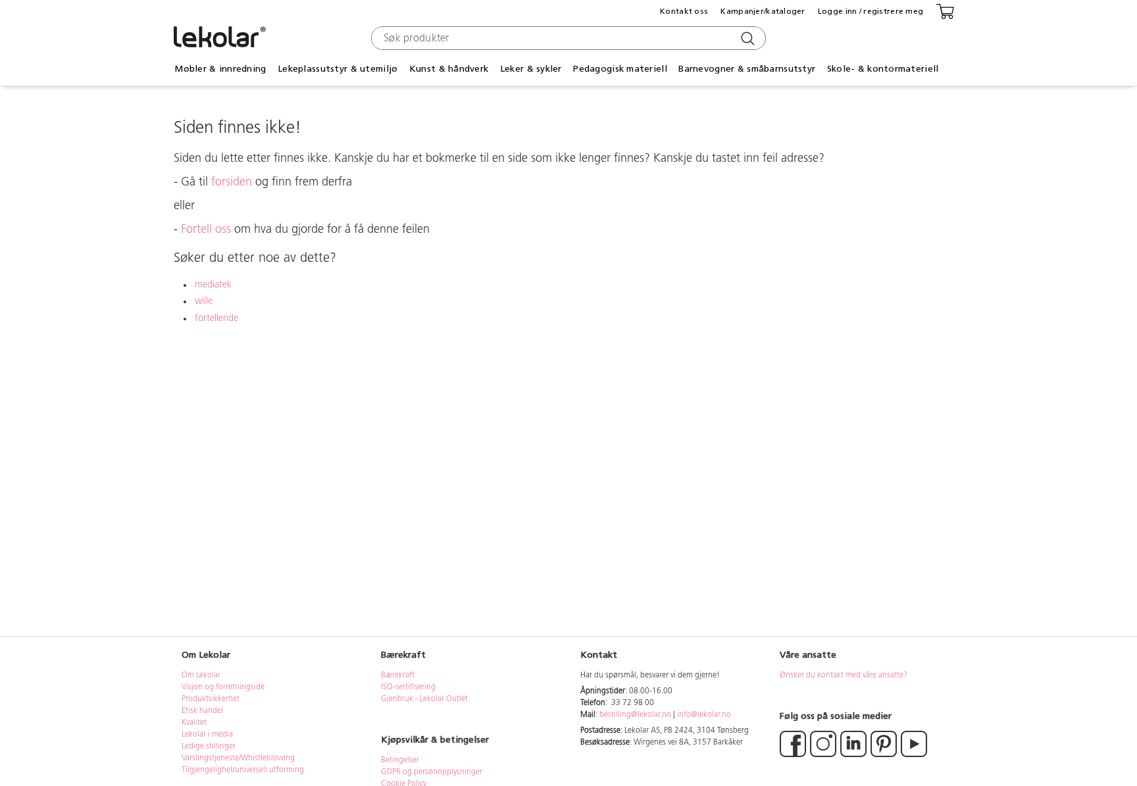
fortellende (216, 319)
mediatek (213, 285)
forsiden (231, 183)
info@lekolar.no (704, 715)
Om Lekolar (201, 675)
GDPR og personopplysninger (431, 772)
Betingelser (401, 760)
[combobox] (567, 38)
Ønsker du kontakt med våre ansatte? (843, 675)
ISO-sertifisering (408, 687)
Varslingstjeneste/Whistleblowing (238, 758)
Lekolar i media (207, 735)
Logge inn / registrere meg (870, 11)
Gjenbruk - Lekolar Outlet (424, 699)
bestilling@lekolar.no (635, 715)
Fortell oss (206, 230)
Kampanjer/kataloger (762, 11)
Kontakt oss (684, 11)
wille (204, 302)
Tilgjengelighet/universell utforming (243, 770)
